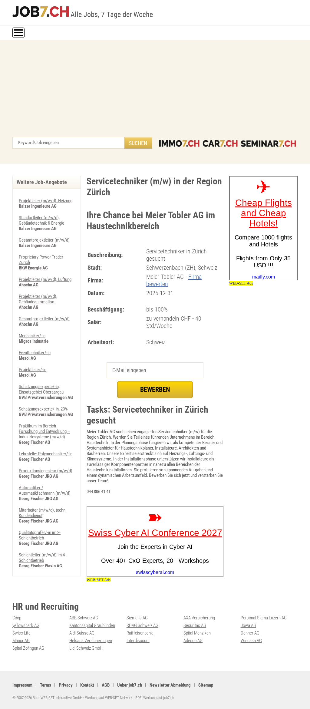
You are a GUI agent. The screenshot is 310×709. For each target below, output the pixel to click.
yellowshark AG (25, 625)
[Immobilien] (179, 143)
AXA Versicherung (199, 618)
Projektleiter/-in (32, 369)
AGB (106, 685)
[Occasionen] (220, 143)
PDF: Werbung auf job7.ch (154, 697)
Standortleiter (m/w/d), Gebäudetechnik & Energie (41, 220)
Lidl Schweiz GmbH (86, 648)
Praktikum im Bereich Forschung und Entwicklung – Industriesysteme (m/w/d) (44, 431)
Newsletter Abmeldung (170, 685)
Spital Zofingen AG (28, 648)
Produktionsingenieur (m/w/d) (45, 470)
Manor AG (21, 640)
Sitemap (205, 685)
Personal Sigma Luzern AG (264, 618)
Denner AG (250, 633)
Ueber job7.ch (129, 685)
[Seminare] (268, 143)
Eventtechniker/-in (35, 352)
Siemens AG (137, 618)
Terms (45, 685)
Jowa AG (248, 625)
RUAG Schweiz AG (142, 625)
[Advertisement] (155, 91)
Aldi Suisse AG (81, 633)
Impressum (22, 685)
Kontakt (87, 685)
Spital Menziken (197, 633)
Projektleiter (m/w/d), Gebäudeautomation (38, 299)
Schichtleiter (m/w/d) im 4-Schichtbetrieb (42, 557)
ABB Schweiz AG (83, 618)
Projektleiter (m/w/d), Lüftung (45, 279)
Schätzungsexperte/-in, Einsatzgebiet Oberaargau (41, 389)
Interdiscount (138, 640)
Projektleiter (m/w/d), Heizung (45, 200)
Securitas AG (194, 625)
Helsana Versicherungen (90, 640)
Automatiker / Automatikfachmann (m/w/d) (45, 490)
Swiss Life (21, 633)
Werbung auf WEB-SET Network (109, 697)
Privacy (66, 685)
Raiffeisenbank (140, 633)
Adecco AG (193, 640)
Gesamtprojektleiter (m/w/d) (44, 240)
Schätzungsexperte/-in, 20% (43, 409)
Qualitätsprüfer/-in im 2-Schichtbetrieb (40, 535)
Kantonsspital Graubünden (92, 625)
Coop (16, 618)
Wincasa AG (251, 640)
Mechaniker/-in (32, 335)
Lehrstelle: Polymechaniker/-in (45, 454)
